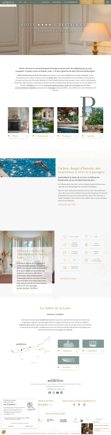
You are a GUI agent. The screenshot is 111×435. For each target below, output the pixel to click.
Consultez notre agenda (101, 429)
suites (19, 266)
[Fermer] (82, 421)
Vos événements (71, 2)
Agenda (90, 136)
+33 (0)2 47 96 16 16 (8, 5)
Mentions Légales (63, 433)
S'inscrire (42, 404)
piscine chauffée (23, 288)
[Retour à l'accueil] (8, 2)
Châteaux (67, 350)
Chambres (30, 85)
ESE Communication (39, 433)
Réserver (86, 2)
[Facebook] (49, 392)
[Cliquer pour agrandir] (28, 161)
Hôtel (15, 136)
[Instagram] (53, 392)
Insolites (67, 367)
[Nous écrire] (74, 404)
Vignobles (92, 350)
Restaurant (43, 136)
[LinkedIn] (61, 392)
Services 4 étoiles (68, 278)
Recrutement (52, 433)
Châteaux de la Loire (83, 68)
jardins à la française (72, 85)
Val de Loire (52, 78)
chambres (39, 263)
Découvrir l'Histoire (66, 204)
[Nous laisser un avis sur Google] (84, 404)
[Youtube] (57, 392)
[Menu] (107, 2)
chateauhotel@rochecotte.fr (55, 386)
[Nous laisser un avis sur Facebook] (79, 404)
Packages (57, 2)
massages (52, 88)
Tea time (33, 288)
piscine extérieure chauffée (25, 88)
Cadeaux (45, 2)
